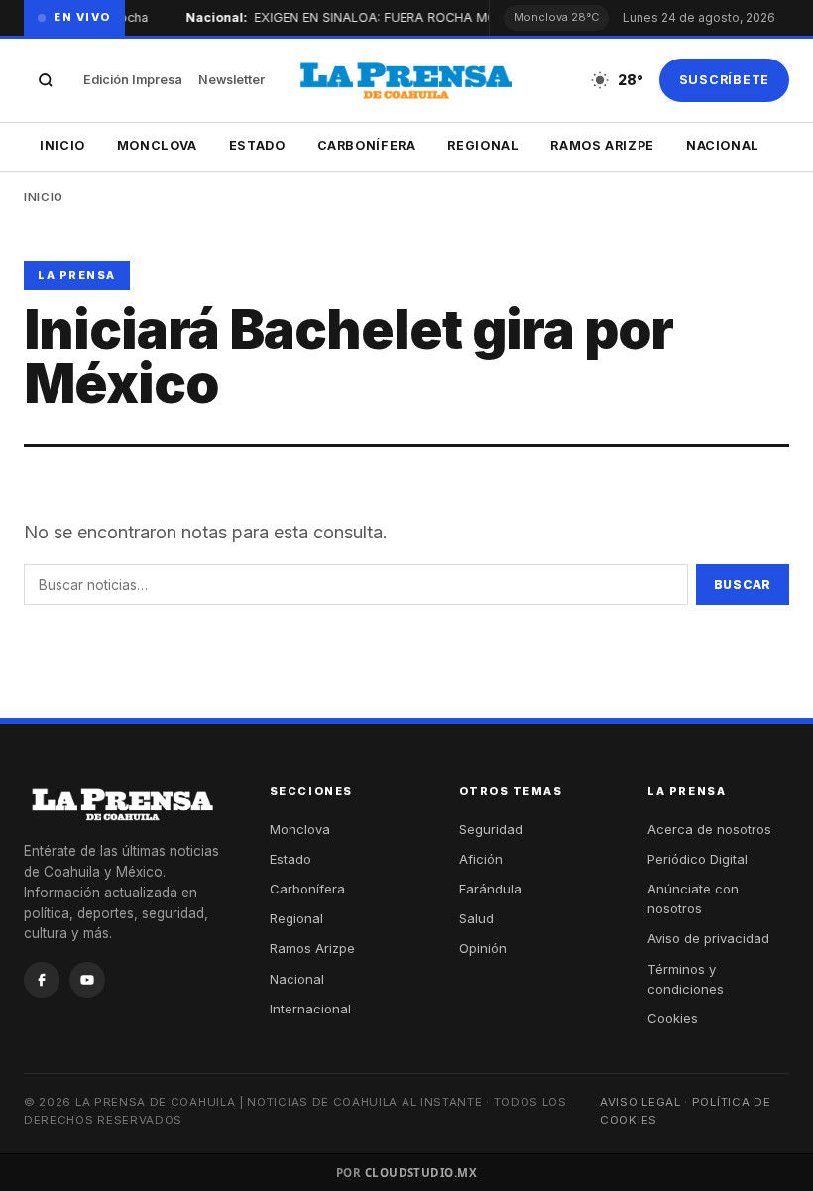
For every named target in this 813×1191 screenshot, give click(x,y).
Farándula (490, 888)
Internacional (310, 1008)
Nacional (722, 145)
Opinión (483, 948)
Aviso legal (640, 1102)
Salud (476, 918)
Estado (257, 145)
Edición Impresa (132, 79)
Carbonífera (366, 145)
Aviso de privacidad (708, 938)
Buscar (742, 584)
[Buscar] (45, 80)
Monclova (157, 145)
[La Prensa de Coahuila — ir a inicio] (406, 80)
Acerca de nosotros (709, 829)
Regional (483, 145)
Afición (481, 859)
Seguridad (491, 829)
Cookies (672, 1018)
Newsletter (231, 79)
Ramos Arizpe (602, 145)
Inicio (62, 145)
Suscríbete (724, 79)
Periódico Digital (697, 859)
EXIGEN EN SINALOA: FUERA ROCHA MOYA (382, 17)
